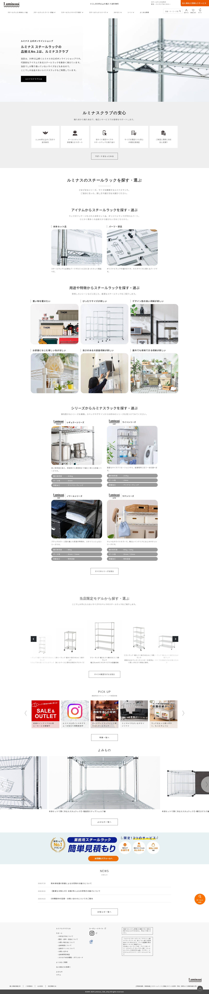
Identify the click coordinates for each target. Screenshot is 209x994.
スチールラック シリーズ (97, 12)
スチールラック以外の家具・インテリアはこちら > (161, 3)
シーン (130, 12)
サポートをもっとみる (104, 156)
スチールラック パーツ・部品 (44, 12)
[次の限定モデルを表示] (175, 639)
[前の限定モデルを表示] (34, 639)
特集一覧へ (104, 737)
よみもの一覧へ (104, 822)
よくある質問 (144, 12)
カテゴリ (117, 12)
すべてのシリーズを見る (104, 571)
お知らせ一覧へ (104, 912)
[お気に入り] (193, 10)
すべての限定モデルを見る (104, 674)
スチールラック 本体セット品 (18, 12)
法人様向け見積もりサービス (194, 3)
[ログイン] (186, 10)
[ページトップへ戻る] (200, 989)
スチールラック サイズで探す (71, 12)
